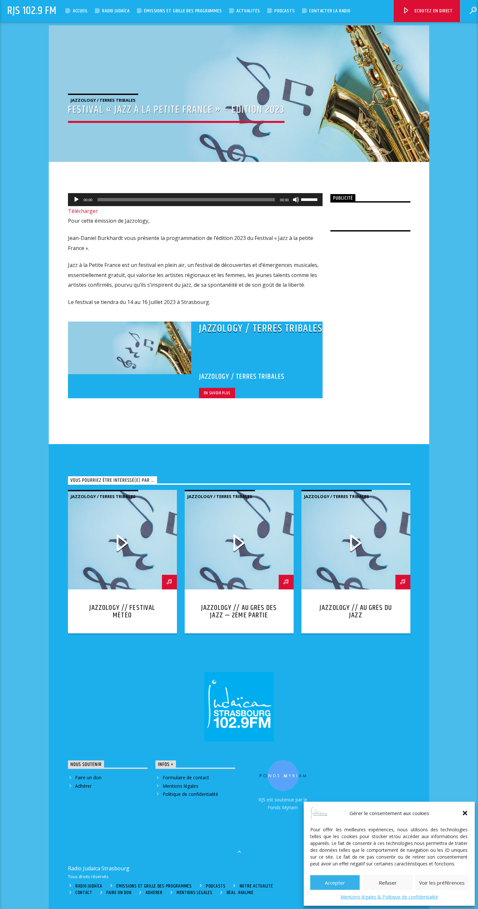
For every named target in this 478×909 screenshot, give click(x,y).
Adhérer (83, 786)
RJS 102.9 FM (32, 11)
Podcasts (284, 11)
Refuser (388, 882)
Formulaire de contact (186, 777)
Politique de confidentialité (190, 794)
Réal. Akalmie (240, 892)
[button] (465, 813)
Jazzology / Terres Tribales (103, 100)
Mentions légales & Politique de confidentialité (389, 897)
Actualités (248, 11)
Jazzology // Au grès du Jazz (356, 611)
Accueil (80, 11)
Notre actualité (256, 886)
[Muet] (296, 199)
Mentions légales (180, 786)
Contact (83, 892)
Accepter (335, 882)
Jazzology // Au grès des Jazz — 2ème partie (239, 611)
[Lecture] (76, 199)
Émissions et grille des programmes (183, 11)
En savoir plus (217, 393)
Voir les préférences (442, 882)
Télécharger (83, 211)
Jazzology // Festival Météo (122, 611)
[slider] (310, 199)
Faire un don (88, 777)
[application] (195, 199)
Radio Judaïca (115, 11)
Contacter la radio (329, 11)
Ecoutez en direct (433, 11)
